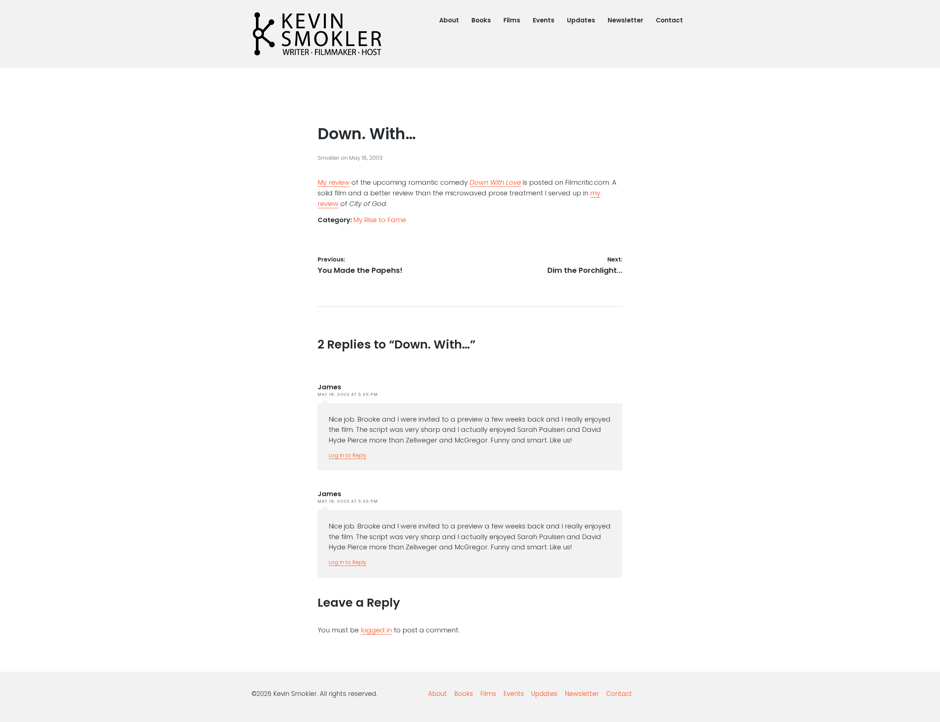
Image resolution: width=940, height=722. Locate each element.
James (329, 386)
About (449, 20)
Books (481, 20)
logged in (376, 630)
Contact (669, 20)
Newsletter (625, 20)
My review (334, 182)
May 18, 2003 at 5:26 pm (348, 394)
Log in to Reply (347, 455)
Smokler (329, 158)
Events (543, 20)
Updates (581, 20)
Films (511, 20)
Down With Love (495, 182)
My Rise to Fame (379, 219)
